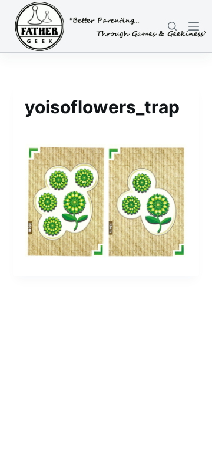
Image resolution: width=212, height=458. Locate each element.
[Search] (172, 26)
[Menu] (193, 26)
